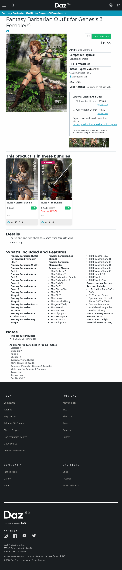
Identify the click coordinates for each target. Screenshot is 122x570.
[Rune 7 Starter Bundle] (22, 179)
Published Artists (71, 485)
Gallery (7, 478)
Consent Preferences (14, 450)
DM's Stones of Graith (22, 362)
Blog (65, 409)
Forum (7, 485)
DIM (89, 72)
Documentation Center (15, 436)
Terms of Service (34, 556)
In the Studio (10, 471)
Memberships (70, 402)
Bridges (66, 436)
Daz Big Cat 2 (18, 378)
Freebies (67, 478)
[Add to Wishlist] (88, 36)
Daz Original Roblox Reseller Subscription (95, 124)
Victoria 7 (16, 347)
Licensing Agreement (14, 556)
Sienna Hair (17, 375)
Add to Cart (102, 36)
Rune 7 (14, 353)
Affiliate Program (12, 430)
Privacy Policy (51, 556)
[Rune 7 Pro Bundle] (56, 179)
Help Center (10, 416)
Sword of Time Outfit (22, 359)
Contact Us (9, 402)
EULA (62, 556)
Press (65, 423)
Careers (67, 430)
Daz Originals (85, 49)
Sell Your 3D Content (14, 423)
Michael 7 (16, 356)
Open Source (10, 443)
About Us (67, 416)
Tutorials (8, 409)
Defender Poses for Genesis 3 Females (31, 365)
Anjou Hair (16, 372)
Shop (65, 471)
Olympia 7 (16, 350)
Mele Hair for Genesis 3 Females (28, 369)
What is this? (103, 105)
